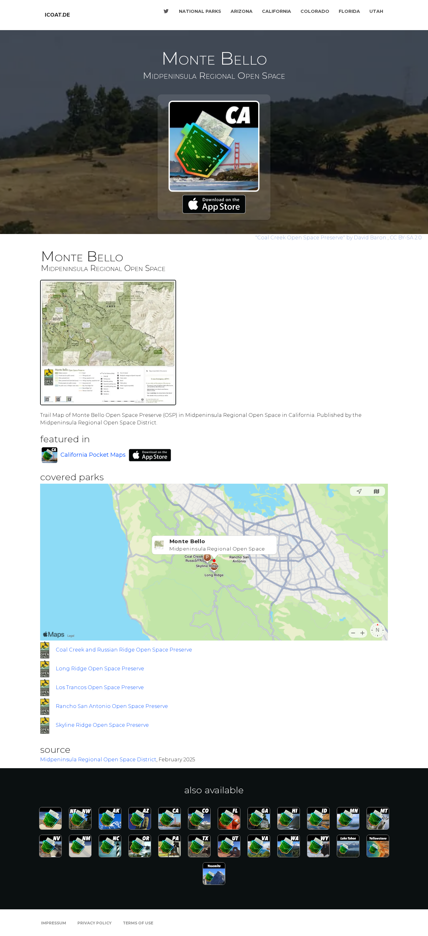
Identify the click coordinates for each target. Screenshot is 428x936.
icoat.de (57, 15)
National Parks (200, 11)
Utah (376, 11)
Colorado (314, 11)
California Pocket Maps (93, 454)
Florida (349, 11)
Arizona (242, 11)
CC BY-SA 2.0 (406, 238)
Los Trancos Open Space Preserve (100, 687)
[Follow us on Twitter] (166, 11)
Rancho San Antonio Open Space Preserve (112, 706)
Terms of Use (138, 923)
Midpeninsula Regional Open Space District (98, 760)
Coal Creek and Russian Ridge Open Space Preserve (124, 650)
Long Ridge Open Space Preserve (100, 669)
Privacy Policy (94, 923)
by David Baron (321, 238)
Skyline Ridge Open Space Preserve (102, 725)
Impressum (53, 923)
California (276, 11)
